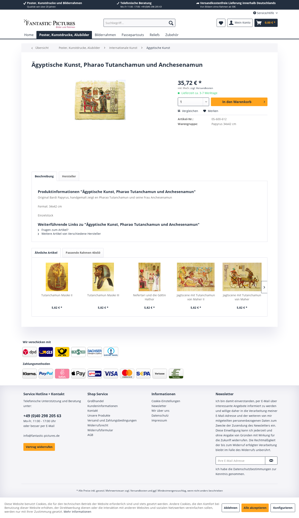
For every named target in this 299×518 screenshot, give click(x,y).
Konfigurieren (282, 508)
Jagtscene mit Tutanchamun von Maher (242, 297)
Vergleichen (189, 111)
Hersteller (69, 176)
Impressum (159, 420)
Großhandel (95, 401)
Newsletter (159, 406)
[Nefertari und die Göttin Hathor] (149, 277)
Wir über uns (160, 411)
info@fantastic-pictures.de (41, 436)
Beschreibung (44, 176)
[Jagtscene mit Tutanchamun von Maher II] (196, 277)
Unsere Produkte (98, 415)
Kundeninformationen (102, 406)
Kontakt (92, 411)
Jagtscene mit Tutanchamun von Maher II (196, 297)
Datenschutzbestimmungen (252, 469)
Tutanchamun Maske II (56, 295)
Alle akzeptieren (255, 508)
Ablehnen (230, 508)
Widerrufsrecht (97, 425)
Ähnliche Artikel (46, 253)
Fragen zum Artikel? (54, 230)
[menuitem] (139, 23)
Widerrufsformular (100, 430)
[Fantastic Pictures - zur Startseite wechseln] (49, 24)
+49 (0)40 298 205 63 (42, 415)
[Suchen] (171, 23)
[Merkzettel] (221, 23)
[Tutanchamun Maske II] (57, 277)
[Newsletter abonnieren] (271, 461)
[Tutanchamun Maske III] (103, 277)
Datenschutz (160, 415)
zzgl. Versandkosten (201, 88)
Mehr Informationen (77, 512)
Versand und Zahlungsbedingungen (112, 420)
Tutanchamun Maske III (103, 295)
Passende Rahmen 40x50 (83, 253)
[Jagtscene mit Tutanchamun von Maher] (242, 277)
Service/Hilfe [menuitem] (265, 13)
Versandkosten (138, 490)
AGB (90, 435)
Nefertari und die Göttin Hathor (149, 297)
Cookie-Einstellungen (166, 401)
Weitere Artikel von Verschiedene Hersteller (71, 234)
